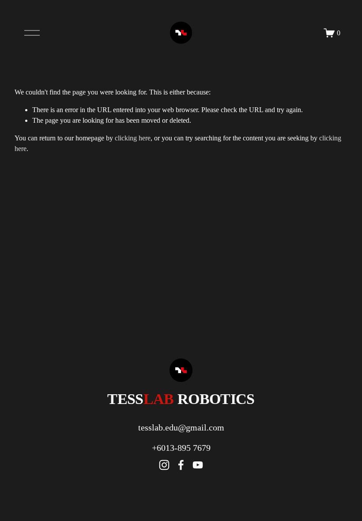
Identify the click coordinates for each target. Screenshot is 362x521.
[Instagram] (164, 465)
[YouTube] (197, 465)
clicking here (133, 138)
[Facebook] (181, 465)
